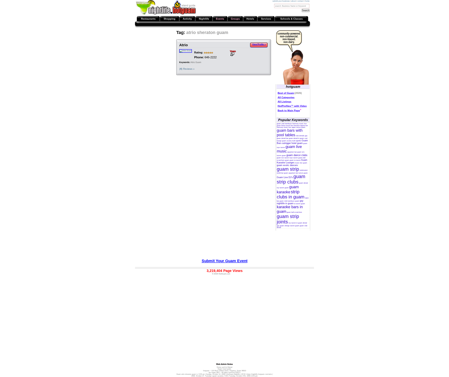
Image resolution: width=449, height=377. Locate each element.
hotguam (206, 371)
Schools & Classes (291, 18)
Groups (235, 18)
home (307, 1)
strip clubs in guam (290, 194)
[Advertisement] (200, 38)
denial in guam (298, 138)
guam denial (303, 183)
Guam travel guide (224, 369)
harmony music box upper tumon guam (291, 127)
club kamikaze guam (291, 201)
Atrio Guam (195, 62)
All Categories (286, 97)
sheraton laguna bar (300, 125)
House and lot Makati (224, 367)
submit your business (281, 1)
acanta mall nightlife (294, 141)
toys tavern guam (296, 158)
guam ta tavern (295, 160)
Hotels (250, 18)
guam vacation (218, 376)
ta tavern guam (299, 204)
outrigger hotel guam (292, 143)
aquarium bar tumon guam (298, 173)
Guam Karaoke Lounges (292, 161)
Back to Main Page (289, 110)
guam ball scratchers (294, 212)
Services (266, 18)
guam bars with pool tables (290, 132)
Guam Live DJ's (285, 177)
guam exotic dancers (287, 165)
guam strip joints (288, 219)
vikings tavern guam (291, 226)
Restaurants (148, 18)
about (293, 1)
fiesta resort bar (287, 125)
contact (300, 1)
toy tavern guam (283, 188)
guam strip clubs (291, 179)
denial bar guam (287, 138)
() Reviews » (187, 68)
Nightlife (204, 18)
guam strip (288, 169)
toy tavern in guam (295, 223)
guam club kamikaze (284, 123)
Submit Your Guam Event (224, 261)
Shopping (169, 18)
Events (220, 18)
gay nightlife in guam (290, 202)
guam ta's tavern (283, 158)
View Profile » (259, 44)
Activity (187, 18)
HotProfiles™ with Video (292, 106)
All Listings (284, 101)
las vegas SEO (214, 372)
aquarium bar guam (294, 152)
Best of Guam (286, 93)
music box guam (301, 163)
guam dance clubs (296, 155)
